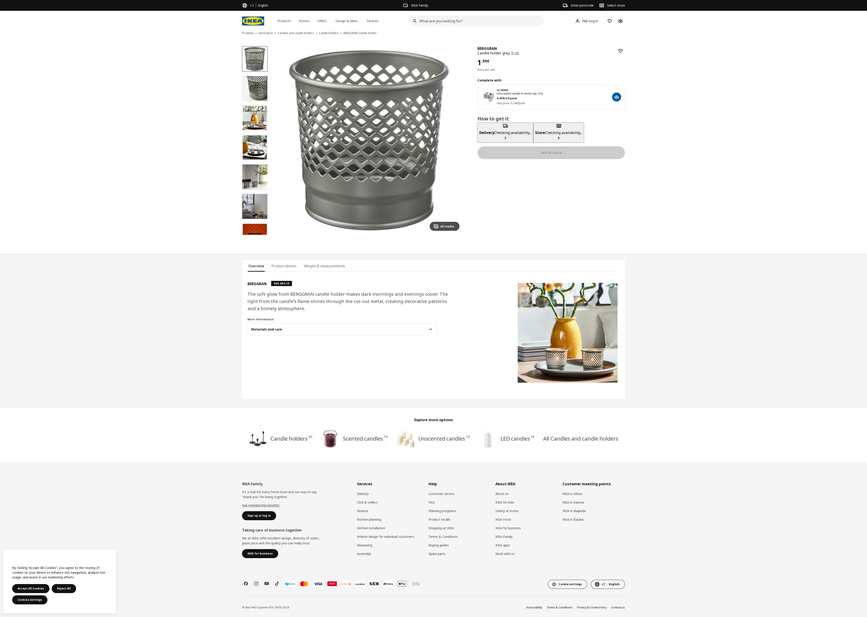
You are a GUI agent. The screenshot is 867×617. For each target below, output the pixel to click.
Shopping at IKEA (441, 528)
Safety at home (506, 511)
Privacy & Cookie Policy (592, 607)
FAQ (432, 502)
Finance (362, 511)
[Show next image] (454, 140)
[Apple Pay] (402, 584)
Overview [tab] (256, 265)
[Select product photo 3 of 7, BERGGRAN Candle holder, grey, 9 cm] (255, 118)
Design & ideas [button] (347, 21)
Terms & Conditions (443, 536)
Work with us (505, 554)
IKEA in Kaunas (573, 502)
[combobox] (474, 21)
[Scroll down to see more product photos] (254, 234)
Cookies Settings (30, 600)
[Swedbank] (346, 584)
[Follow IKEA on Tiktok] (277, 583)
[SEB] (374, 584)
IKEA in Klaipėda (574, 511)
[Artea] (388, 584)
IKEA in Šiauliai (572, 519)
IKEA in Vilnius (572, 494)
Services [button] (373, 21)
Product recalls (439, 519)
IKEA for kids (504, 502)
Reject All (64, 588)
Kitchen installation (371, 528)
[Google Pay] (416, 584)
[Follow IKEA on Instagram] (256, 583)
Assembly (364, 554)
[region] (369, 140)
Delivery (363, 494)
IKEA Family (504, 536)
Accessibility (534, 607)
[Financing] (290, 584)
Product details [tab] (283, 265)
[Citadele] (332, 584)
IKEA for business (508, 528)
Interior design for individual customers (385, 536)
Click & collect (367, 502)
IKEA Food (503, 519)
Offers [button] (322, 21)
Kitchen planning (369, 519)
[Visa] (318, 584)
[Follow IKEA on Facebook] (246, 583)
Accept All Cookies (31, 588)
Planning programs (442, 511)
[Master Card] (304, 584)
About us (502, 494)
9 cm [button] (515, 53)
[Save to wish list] (620, 50)
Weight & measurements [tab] (324, 265)
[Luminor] (360, 584)
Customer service (441, 494)
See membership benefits (261, 505)
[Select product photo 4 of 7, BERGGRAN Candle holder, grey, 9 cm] (255, 147)
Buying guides (439, 545)
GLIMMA (502, 90)
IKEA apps (502, 545)
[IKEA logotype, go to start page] (253, 20)
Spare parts (437, 554)
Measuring (364, 545)
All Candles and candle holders (580, 438)
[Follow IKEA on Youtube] (266, 583)
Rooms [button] (304, 21)
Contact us (618, 607)
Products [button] (284, 21)
